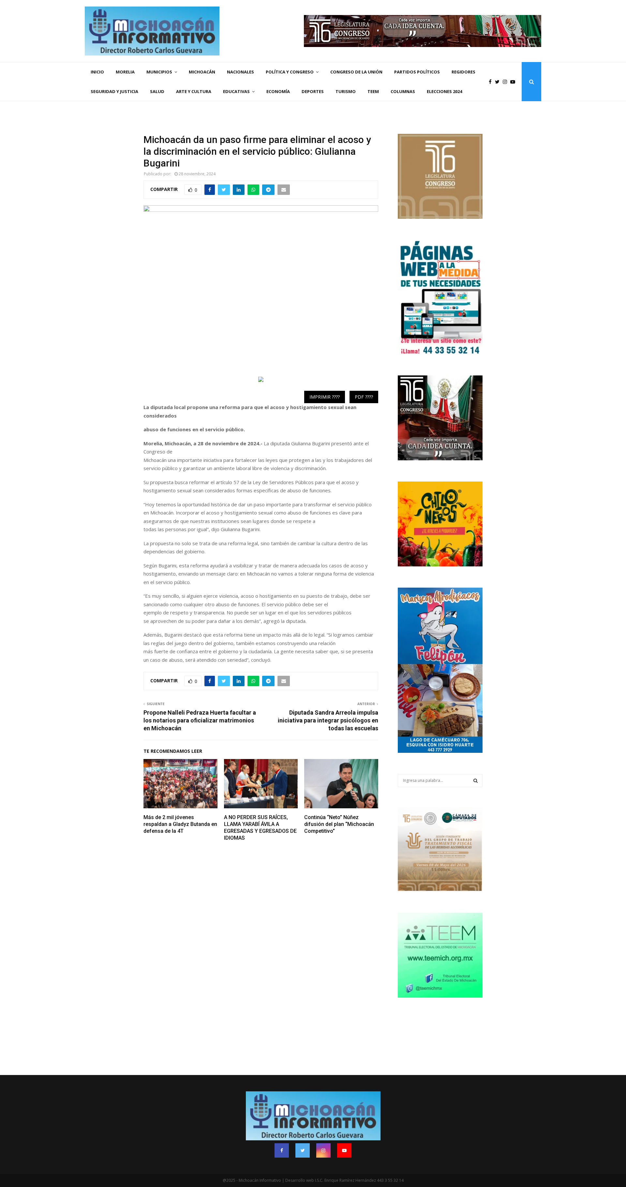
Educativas (236, 91)
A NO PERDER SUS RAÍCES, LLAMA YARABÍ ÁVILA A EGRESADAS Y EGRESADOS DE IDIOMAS (260, 827)
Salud (157, 91)
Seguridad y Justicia (114, 91)
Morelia (125, 72)
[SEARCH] (476, 780)
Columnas (403, 91)
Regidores (463, 72)
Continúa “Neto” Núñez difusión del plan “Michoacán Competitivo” (339, 824)
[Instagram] (506, 82)
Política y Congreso (290, 72)
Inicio (97, 72)
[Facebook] (492, 82)
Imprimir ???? (324, 397)
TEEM (373, 91)
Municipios (159, 72)
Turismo (345, 91)
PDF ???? (364, 397)
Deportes (313, 91)
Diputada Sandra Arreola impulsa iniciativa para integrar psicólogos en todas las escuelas (328, 720)
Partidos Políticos (417, 72)
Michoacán (202, 72)
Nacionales (240, 72)
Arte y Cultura (193, 91)
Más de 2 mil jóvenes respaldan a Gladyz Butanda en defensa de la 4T (180, 824)
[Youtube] (514, 82)
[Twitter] (499, 82)
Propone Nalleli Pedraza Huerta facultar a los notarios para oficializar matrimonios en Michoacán (199, 720)
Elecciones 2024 (444, 91)
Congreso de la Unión (356, 72)
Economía (278, 91)
